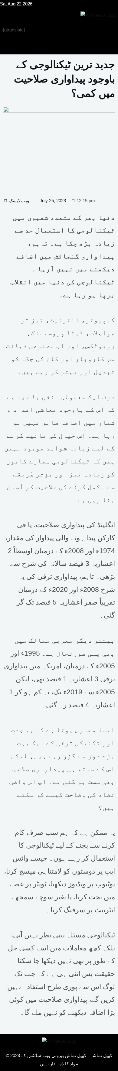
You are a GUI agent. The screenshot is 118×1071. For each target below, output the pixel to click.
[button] (59, 45)
